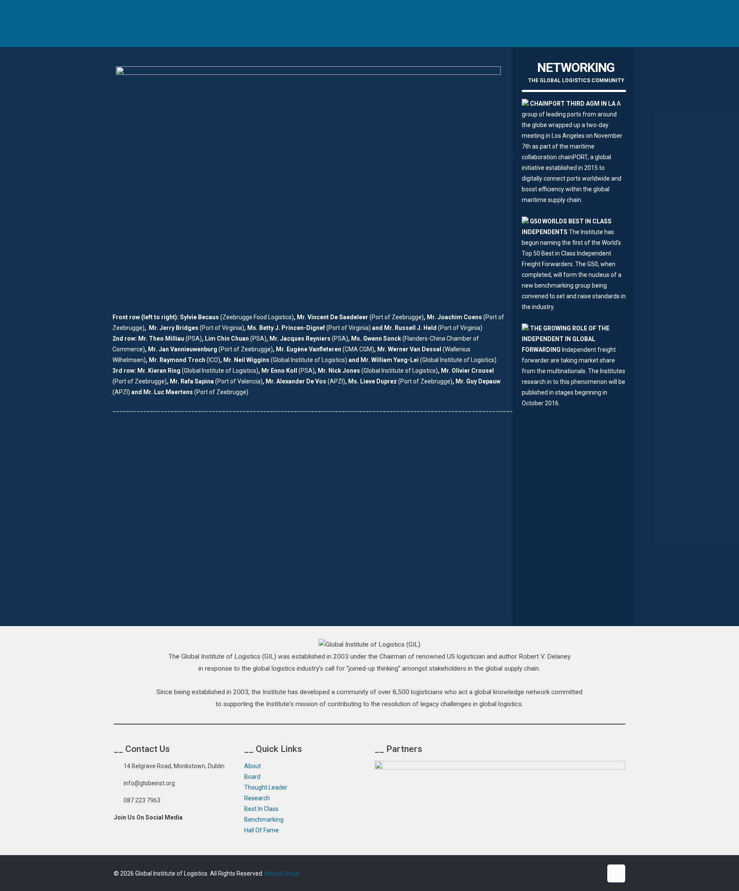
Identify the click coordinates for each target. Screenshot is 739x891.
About (252, 766)
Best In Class (261, 808)
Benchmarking (264, 819)
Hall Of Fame (261, 830)
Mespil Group (282, 873)
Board (252, 776)
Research (257, 798)
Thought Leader (265, 787)
